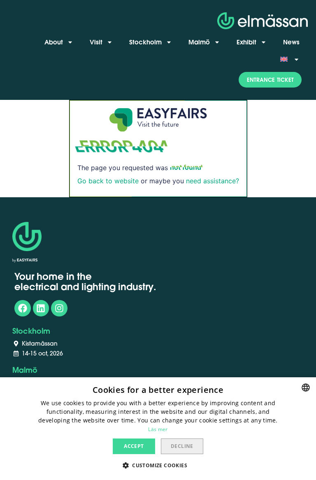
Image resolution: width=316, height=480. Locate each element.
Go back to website (108, 181)
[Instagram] (59, 308)
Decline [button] (182, 446)
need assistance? (212, 181)
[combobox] (306, 387)
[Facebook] (22, 308)
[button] (270, 80)
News (291, 42)
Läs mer (157, 429)
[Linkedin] (41, 308)
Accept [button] (134, 446)
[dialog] (158, 428)
